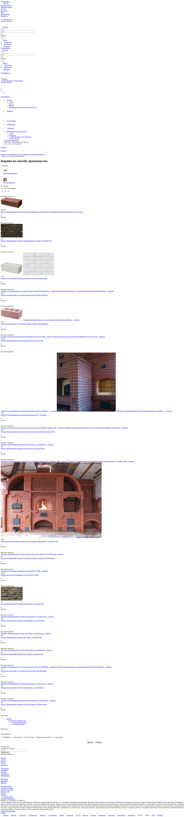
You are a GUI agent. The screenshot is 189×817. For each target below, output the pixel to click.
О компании (5, 768)
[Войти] (2, 87)
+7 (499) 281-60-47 (7, 19)
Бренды (3, 761)
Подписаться (5, 752)
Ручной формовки (19, 724)
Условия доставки (7, 788)
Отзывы (3, 772)
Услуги (3, 763)
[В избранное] (2, 219)
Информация (5, 775)
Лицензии (4, 770)
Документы (5, 774)
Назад (11, 102)
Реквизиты (4, 779)
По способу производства (17, 720)
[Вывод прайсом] (8, 191)
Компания (4, 765)
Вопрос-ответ (5, 791)
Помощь (3, 783)
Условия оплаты (6, 786)
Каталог (3, 758)
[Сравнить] (2, 221)
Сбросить (98, 742)
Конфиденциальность (8, 811)
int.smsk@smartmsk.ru (12, 140)
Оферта (3, 813)
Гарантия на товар (7, 790)
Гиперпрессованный (19, 722)
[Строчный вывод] (5, 191)
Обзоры (3, 793)
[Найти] (2, 37)
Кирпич (9, 719)
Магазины (4, 781)
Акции (3, 759)
